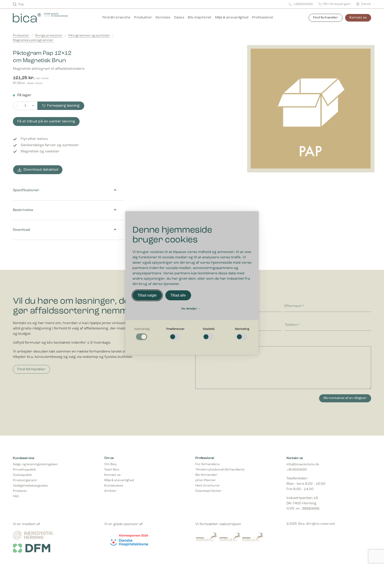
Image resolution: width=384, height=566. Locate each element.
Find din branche (116, 17)
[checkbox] (142, 334)
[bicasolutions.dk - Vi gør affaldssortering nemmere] (46, 17)
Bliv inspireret (200, 17)
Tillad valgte (147, 295)
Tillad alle (178, 295)
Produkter (143, 17)
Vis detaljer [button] (189, 308)
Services (163, 17)
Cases (179, 17)
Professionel (262, 17)
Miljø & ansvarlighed (231, 17)
